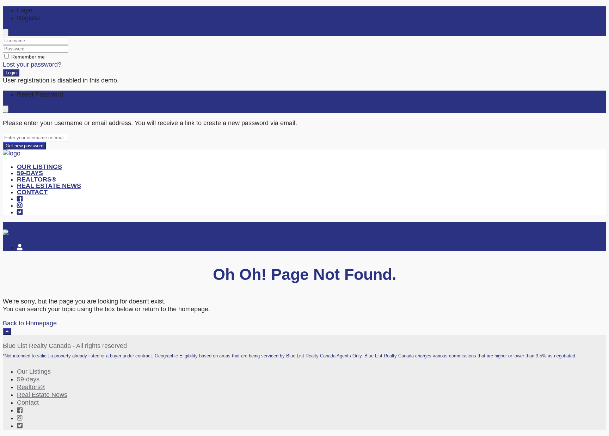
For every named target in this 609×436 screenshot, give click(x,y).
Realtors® (36, 179)
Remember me (27, 57)
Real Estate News (49, 185)
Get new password (24, 145)
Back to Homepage (30, 323)
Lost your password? (32, 64)
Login (11, 72)
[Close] (5, 32)
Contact (32, 192)
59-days (30, 173)
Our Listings (39, 166)
